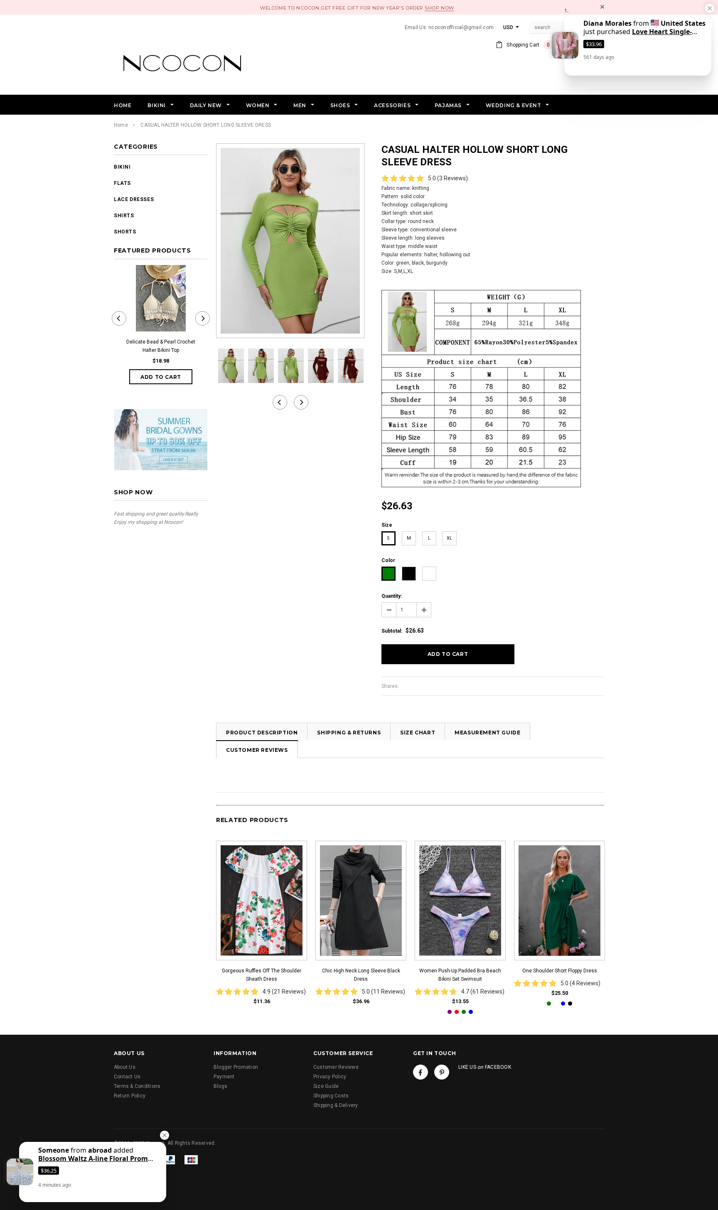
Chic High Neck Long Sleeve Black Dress (361, 975)
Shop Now (439, 8)
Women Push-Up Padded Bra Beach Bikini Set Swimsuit (460, 975)
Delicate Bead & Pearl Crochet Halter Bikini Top (160, 346)
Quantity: (391, 596)
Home (121, 125)
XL (449, 538)
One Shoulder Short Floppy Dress (559, 971)
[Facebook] (420, 1072)
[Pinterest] (441, 1072)
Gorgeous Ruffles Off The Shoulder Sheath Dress (261, 975)
